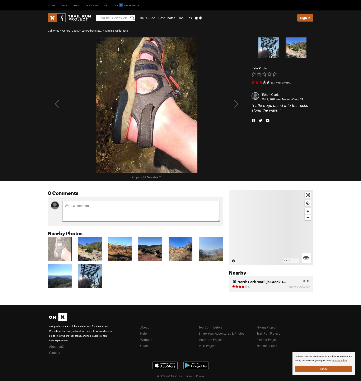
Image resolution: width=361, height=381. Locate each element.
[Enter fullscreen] (308, 195)
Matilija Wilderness (116, 30)
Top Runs (185, 18)
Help (143, 333)
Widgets (146, 339)
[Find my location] (308, 203)
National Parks (267, 346)
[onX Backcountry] (128, 5)
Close (324, 369)
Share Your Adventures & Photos (221, 333)
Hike (76, 5)
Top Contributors (210, 327)
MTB (64, 5)
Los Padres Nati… (91, 30)
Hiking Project (266, 327)
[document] (323, 363)
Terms (189, 375)
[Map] (271, 227)
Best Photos (166, 18)
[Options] (306, 258)
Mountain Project (210, 339)
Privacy (200, 375)
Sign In (305, 18)
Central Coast (70, 30)
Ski (106, 5)
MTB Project (207, 346)
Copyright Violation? (146, 177)
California (53, 30)
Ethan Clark (270, 94)
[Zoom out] (308, 217)
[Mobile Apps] (198, 18)
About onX (56, 346)
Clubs (144, 346)
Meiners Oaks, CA (293, 99)
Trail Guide (147, 18)
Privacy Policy (339, 360)
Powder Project (267, 339)
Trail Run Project (268, 333)
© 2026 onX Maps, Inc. (169, 375)
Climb (52, 5)
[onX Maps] (58, 320)
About (144, 327)
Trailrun (92, 5)
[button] (253, 120)
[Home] (71, 17)
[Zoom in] (308, 211)
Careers (54, 352)
